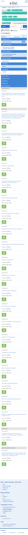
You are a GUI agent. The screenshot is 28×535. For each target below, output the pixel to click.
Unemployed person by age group (9, 290)
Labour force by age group (7, 259)
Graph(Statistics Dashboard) (9, 507)
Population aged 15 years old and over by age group (13, 244)
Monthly (4, 66)
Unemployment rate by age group (9, 352)
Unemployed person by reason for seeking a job (12, 228)
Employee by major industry (8, 165)
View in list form (24, 36)
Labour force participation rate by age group (11, 321)
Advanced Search (5, 28)
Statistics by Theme (7, 499)
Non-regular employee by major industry (10, 213)
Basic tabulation (5, 60)
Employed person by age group (8, 275)
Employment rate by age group (8, 337)
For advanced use (7, 518)
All (3, 495)
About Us (5, 532)
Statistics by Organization (8, 501)
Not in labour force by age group (9, 306)
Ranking (5, 489)
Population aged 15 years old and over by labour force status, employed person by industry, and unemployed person (13, 95)
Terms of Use (12, 532)
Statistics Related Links (8, 525)
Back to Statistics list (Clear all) (20, 23)
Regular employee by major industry (9, 197)
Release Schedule (7, 486)
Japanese (3, 1)
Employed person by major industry (9, 150)
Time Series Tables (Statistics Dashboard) (8, 509)
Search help (23, 29)
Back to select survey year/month (6, 36)
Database (5, 496)
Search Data (14, 30)
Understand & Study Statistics (9, 524)
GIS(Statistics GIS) (7, 511)
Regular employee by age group (9, 368)
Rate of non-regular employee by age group (11, 398)
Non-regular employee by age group (9, 383)
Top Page (4, 7)
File (4, 498)
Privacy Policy (21, 532)
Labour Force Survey (7, 41)
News (4, 484)
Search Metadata (6, 30)
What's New (5, 487)
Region (4, 512)
